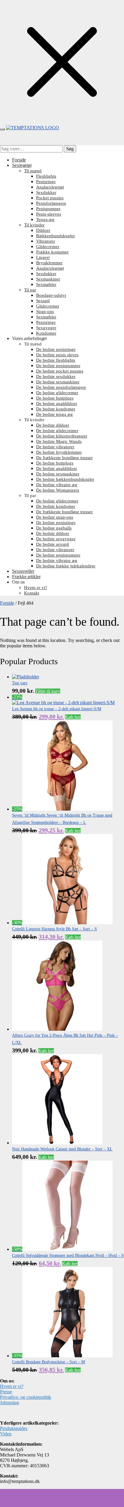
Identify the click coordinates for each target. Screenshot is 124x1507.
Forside (7, 603)
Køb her (73, 717)
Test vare (19, 683)
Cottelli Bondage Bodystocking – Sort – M (48, 1362)
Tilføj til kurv (47, 691)
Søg (70, 148)
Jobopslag (9, 1402)
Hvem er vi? (11, 1386)
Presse (6, 1391)
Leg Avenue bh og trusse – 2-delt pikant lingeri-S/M (56, 709)
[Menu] (2, 129)
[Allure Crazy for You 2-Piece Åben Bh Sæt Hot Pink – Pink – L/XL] (57, 1029)
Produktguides (13, 1428)
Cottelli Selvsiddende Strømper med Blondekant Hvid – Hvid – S (68, 1255)
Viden (5, 1433)
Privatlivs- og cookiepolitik (25, 1397)
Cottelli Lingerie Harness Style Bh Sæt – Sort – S (54, 929)
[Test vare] (25, 676)
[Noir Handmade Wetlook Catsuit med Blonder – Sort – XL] (57, 1142)
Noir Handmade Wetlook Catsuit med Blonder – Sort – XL (62, 1149)
